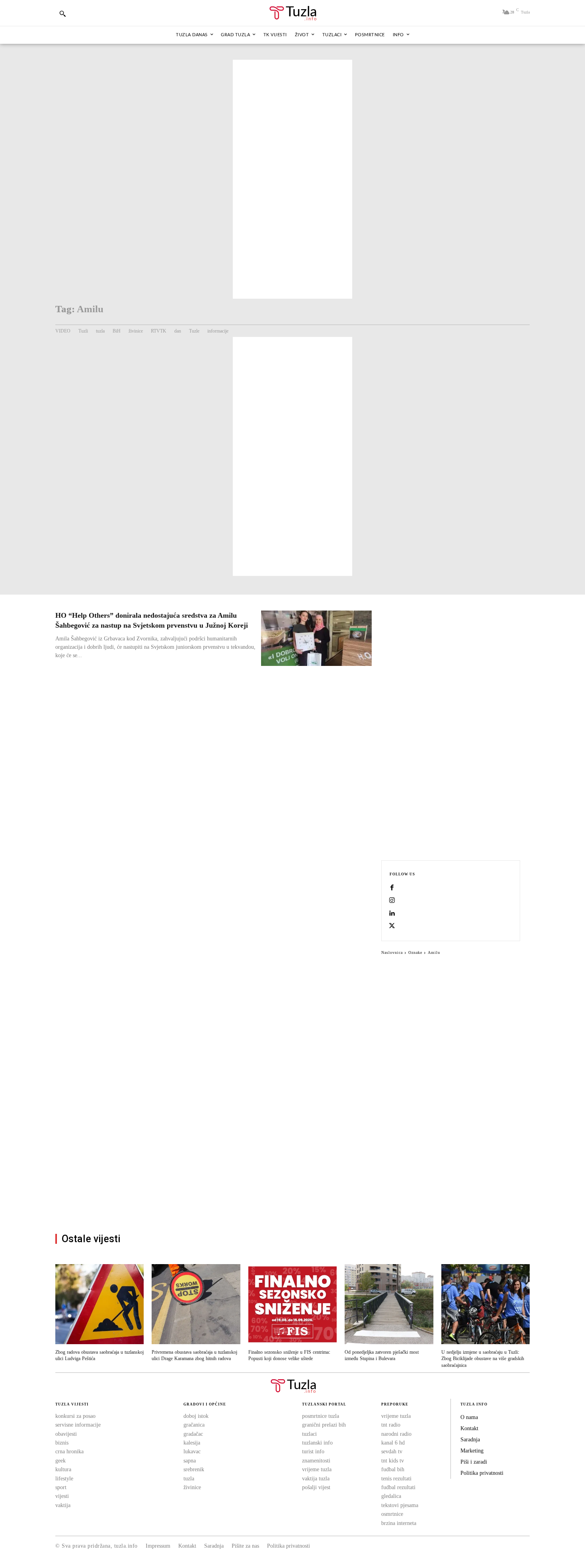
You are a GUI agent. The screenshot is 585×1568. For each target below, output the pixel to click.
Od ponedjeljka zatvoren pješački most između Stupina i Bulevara (382, 1355)
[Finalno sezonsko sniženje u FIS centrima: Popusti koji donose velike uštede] (292, 1304)
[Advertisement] (292, 179)
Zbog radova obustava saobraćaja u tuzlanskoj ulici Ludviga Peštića (99, 1355)
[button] (62, 13)
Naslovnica (392, 952)
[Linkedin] (392, 913)
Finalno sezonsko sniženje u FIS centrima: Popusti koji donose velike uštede (289, 1355)
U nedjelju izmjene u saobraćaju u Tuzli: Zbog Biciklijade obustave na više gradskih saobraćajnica (482, 1359)
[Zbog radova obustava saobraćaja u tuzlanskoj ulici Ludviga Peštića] (99, 1304)
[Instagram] (392, 901)
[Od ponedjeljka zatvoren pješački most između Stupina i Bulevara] (389, 1304)
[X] (392, 926)
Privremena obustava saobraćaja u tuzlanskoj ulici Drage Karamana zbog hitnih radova (194, 1355)
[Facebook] (392, 888)
